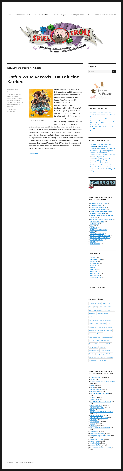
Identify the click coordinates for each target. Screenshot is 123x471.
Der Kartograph (95, 444)
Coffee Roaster (102, 147)
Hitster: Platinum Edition (98, 207)
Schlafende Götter (95, 205)
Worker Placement (107, 357)
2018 (104, 303)
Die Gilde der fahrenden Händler (100, 428)
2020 (90, 307)
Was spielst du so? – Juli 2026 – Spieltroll (103, 155)
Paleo (92, 385)
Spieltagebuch (105, 350)
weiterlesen (33, 154)
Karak (92, 387)
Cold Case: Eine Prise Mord (98, 229)
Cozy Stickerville (95, 244)
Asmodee (92, 313)
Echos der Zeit (94, 223)
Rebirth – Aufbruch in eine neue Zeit (101, 165)
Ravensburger (105, 340)
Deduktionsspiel (105, 320)
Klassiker (93, 265)
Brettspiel (101, 317)
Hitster (92, 397)
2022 (100, 307)
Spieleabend (94, 271)
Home (10, 15)
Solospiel (17, 104)
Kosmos (109, 330)
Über (90, 15)
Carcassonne (110, 317)
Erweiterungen (94, 263)
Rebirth (92, 231)
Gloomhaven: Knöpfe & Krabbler (100, 235)
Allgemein (93, 257)
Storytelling (100, 354)
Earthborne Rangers (96, 239)
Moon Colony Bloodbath (97, 209)
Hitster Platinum (95, 446)
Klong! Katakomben (96, 415)
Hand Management (105, 327)
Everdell (92, 424)
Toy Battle (93, 227)
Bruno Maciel (11, 96)
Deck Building (93, 320)
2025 (8, 94)
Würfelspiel (92, 360)
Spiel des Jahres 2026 (96, 131)
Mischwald (93, 432)
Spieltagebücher (77, 15)
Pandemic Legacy (95, 337)
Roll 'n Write (16, 102)
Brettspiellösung (16, 94)
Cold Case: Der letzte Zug (97, 213)
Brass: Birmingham (96, 405)
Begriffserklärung (95, 259)
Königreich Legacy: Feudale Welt (100, 436)
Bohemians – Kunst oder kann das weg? (102, 121)
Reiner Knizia (93, 344)
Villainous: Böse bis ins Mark (99, 417)
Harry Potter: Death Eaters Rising (100, 401)
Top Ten (93, 241)
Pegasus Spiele (107, 337)
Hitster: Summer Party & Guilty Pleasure (102, 381)
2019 (108, 303)
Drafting (19, 98)
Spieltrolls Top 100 (41, 15)
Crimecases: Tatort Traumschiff (100, 237)
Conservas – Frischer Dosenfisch (100, 113)
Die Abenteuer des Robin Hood (99, 393)
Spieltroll (10, 106)
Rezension (10, 92)
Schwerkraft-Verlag (105, 344)
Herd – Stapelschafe (96, 125)
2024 (109, 307)
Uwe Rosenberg (94, 357)
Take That (109, 354)
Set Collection (93, 347)
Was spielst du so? (95, 277)
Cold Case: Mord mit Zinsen (98, 203)
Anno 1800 (93, 426)
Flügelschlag (93, 327)
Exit (109, 323)
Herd (91, 225)
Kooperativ (101, 330)
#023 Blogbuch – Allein (97, 123)
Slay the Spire (94, 399)
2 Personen (92, 303)
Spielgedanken (94, 273)
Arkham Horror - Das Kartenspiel (104, 310)
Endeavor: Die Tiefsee (97, 233)
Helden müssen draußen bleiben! (100, 448)
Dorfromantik (94, 391)
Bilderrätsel (93, 261)
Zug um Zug (102, 360)
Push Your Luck (94, 340)
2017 (99, 303)
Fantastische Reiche (96, 440)
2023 (105, 307)
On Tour (92, 409)
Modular (100, 334)
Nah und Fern (94, 422)
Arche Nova (93, 419)
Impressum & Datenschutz (105, 15)
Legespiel (92, 334)
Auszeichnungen (59, 15)
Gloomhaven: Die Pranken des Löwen (101, 411)
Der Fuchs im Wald (96, 389)
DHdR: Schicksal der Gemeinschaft (101, 211)
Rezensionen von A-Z (23, 15)
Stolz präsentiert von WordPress (24, 462)
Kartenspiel (11, 100)
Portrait (92, 267)
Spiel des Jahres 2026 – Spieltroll (100, 163)
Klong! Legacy (94, 442)
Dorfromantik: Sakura (97, 221)
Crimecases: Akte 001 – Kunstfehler (101, 219)
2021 (95, 307)
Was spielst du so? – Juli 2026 (99, 119)
